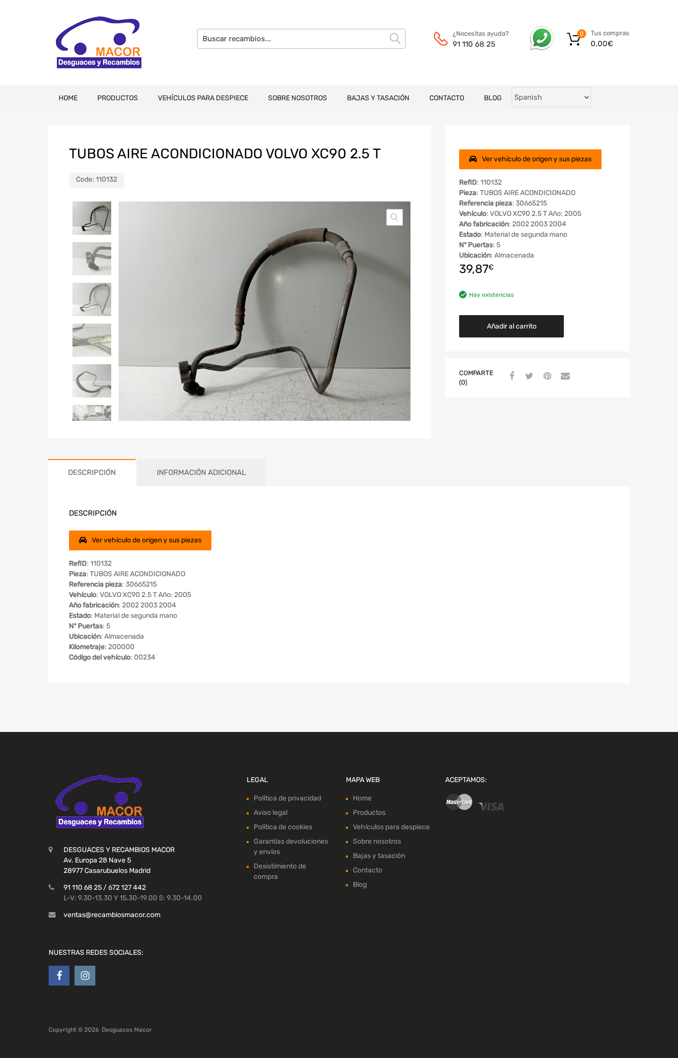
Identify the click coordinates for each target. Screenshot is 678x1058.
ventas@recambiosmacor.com (112, 915)
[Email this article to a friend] (563, 376)
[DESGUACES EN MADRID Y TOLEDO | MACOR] (91, 42)
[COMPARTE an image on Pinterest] (546, 376)
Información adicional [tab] (201, 472)
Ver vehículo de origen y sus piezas (537, 159)
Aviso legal (270, 812)
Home (68, 98)
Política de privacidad (287, 798)
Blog (493, 98)
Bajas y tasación (378, 98)
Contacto (446, 98)
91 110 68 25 (474, 44)
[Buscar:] (301, 38)
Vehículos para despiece (203, 98)
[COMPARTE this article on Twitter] (528, 376)
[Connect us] (59, 976)
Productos (117, 98)
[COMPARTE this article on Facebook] (510, 376)
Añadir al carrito (512, 326)
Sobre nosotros (297, 98)
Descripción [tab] (92, 472)
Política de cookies (283, 827)
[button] (394, 217)
